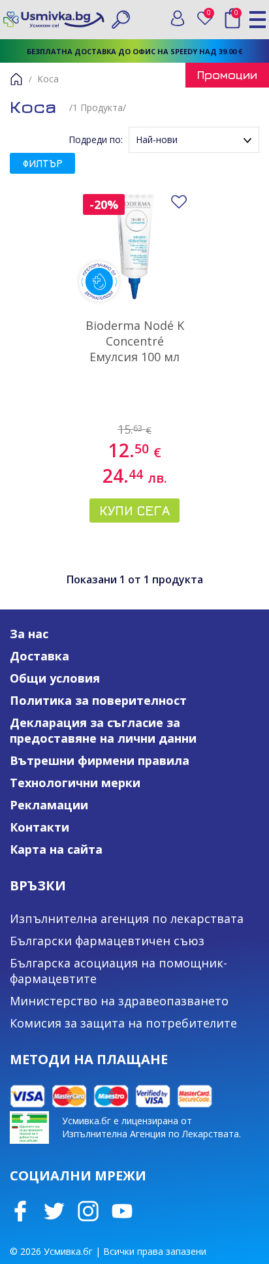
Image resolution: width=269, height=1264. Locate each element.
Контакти (39, 827)
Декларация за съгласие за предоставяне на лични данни (103, 730)
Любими (211, 15)
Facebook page (20, 1211)
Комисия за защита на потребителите (123, 1023)
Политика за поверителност (98, 700)
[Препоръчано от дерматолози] (135, 246)
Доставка (39, 656)
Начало (16, 79)
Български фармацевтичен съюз (107, 940)
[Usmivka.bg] (53, 19)
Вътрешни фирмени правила (99, 760)
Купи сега (134, 510)
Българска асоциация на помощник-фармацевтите (118, 970)
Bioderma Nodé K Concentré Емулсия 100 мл (135, 341)
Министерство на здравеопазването (119, 1001)
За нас (29, 633)
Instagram (88, 1211)
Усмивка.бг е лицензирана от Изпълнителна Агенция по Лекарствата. (151, 1127)
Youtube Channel (122, 1211)
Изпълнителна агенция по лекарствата (127, 918)
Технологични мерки (75, 782)
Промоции (227, 75)
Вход (177, 18)
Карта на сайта (56, 849)
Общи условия (55, 678)
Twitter (54, 1211)
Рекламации (49, 805)
